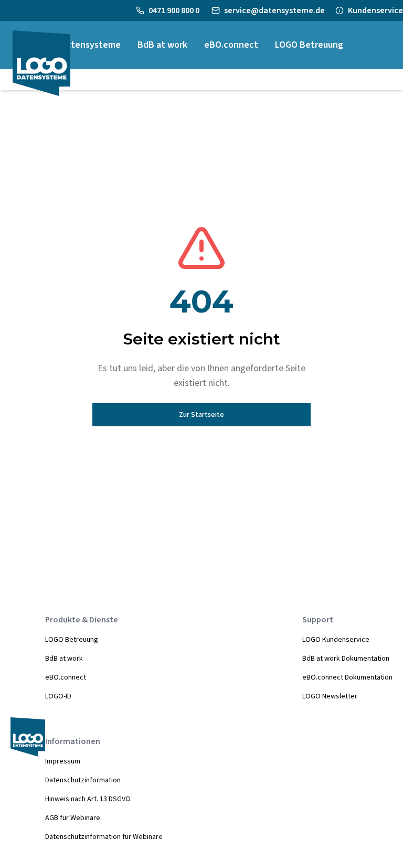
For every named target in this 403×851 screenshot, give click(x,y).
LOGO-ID (58, 696)
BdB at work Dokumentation (345, 658)
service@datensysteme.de (274, 10)
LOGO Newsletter (329, 696)
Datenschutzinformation (83, 780)
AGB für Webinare (72, 818)
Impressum (62, 761)
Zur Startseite (201, 415)
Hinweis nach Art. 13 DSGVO (88, 799)
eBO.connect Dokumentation (347, 677)
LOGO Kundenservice (335, 639)
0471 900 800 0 (175, 10)
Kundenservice (375, 10)
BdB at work (64, 658)
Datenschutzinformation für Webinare (104, 837)
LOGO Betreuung (71, 639)
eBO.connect (65, 677)
